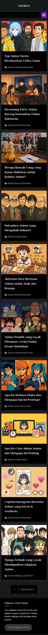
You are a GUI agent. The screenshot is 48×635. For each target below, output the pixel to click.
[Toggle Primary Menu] (44, 15)
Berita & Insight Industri (17, 237)
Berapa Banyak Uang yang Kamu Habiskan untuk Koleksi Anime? (23, 172)
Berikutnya (26, 589)
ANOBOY (24, 5)
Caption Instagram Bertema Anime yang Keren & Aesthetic (24, 506)
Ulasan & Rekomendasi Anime (20, 67)
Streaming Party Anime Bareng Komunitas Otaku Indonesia (22, 114)
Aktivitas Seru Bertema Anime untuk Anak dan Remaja (21, 283)
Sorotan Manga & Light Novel (20, 576)
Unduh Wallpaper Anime (18, 627)
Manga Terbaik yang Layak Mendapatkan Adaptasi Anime (23, 564)
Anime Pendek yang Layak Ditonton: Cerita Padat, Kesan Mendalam (23, 341)
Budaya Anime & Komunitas (19, 125)
